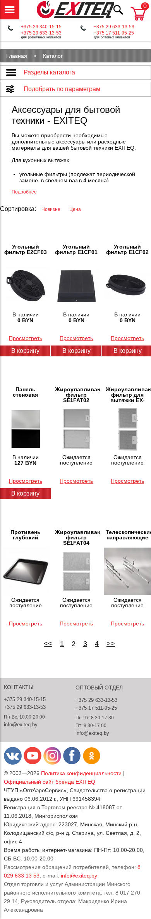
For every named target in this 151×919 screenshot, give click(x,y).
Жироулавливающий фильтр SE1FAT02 (77, 394)
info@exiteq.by (21, 724)
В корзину (76, 350)
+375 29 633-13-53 (41, 33)
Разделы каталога (49, 72)
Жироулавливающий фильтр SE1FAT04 (77, 537)
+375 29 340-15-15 (41, 26)
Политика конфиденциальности (81, 773)
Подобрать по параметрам (62, 89)
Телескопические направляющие (128, 535)
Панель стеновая (25, 392)
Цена (75, 209)
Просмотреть (25, 338)
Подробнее (24, 192)
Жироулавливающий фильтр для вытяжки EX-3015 (128, 395)
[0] (138, 21)
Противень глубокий (25, 535)
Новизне (51, 209)
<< (48, 643)
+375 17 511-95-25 (114, 33)
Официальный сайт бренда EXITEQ (49, 782)
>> (110, 643)
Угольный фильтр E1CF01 (76, 249)
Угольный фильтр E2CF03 (25, 249)
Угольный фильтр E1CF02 (127, 249)
